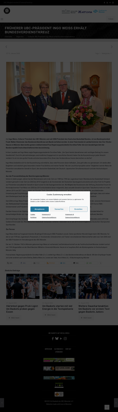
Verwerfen (59, 209)
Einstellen (78, 209)
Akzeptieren (39, 209)
